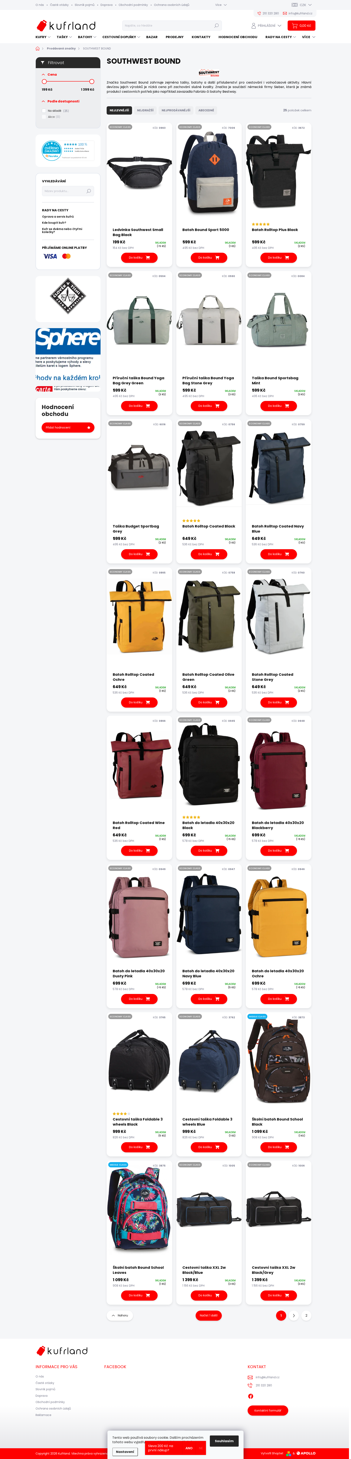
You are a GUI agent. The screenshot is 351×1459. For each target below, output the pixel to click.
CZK (303, 5)
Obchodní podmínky (133, 5)
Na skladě (58, 111)
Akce (53, 117)
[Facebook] (251, 1395)
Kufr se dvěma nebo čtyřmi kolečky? (62, 230)
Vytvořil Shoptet (272, 1453)
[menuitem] (44, 37)
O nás (40, 5)
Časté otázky (59, 5)
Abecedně (206, 110)
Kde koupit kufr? (54, 223)
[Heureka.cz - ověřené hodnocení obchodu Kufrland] (68, 151)
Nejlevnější (119, 110)
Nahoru (123, 1315)
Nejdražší (145, 110)
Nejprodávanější (176, 110)
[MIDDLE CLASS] (278, 1064)
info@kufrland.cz (268, 1377)
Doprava (107, 5)
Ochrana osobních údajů (171, 5)
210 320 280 (264, 1385)
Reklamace (43, 1415)
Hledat (216, 26)
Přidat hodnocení (58, 427)
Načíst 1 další (209, 1315)
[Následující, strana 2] (294, 1316)
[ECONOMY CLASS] (139, 175)
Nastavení (125, 1451)
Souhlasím (224, 1441)
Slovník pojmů (84, 5)
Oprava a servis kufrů (58, 217)
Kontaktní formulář (268, 1411)
